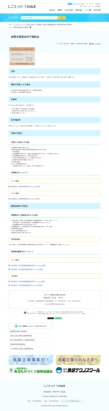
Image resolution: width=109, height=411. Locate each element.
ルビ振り (85, 6)
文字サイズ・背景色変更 (94, 3)
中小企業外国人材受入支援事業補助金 (21, 348)
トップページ (18, 24)
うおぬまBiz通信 (68, 10)
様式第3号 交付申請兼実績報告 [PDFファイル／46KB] (28, 281)
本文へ (70, 3)
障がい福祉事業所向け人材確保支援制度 (22, 340)
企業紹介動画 (78, 10)
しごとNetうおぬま (29, 24)
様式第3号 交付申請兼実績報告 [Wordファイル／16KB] (28, 265)
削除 (30, 27)
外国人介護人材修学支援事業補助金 (21, 335)
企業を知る (52, 10)
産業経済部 (47, 297)
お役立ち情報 (96, 10)
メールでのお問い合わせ (72, 401)
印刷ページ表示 (95, 43)
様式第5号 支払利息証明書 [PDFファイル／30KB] (26, 285)
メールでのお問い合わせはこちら (54, 304)
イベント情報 (87, 10)
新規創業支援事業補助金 (17, 344)
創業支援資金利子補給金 (21, 27)
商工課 (54, 297)
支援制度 (59, 10)
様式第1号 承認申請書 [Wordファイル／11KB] (25, 186)
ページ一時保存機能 (95, 6)
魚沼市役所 (47, 392)
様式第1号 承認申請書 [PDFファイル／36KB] (25, 198)
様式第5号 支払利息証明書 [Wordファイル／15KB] (27, 269)
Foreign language (81, 3)
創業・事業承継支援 (49, 24)
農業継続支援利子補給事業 (18, 331)
